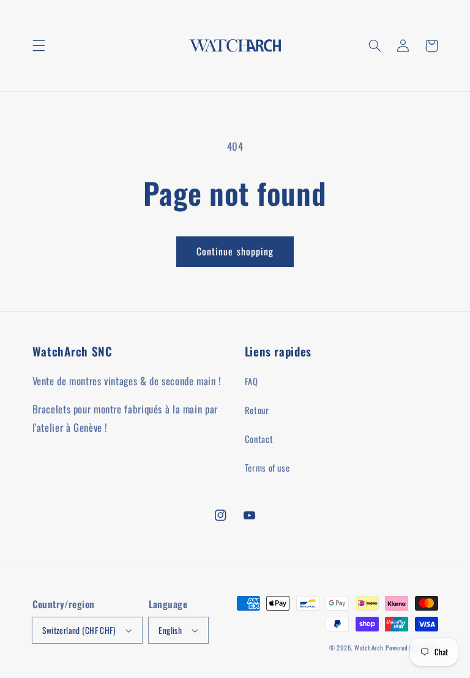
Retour (257, 409)
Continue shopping (235, 251)
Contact (259, 438)
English (170, 630)
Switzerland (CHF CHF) (79, 630)
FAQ (251, 381)
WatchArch (369, 647)
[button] (38, 46)
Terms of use (267, 467)
